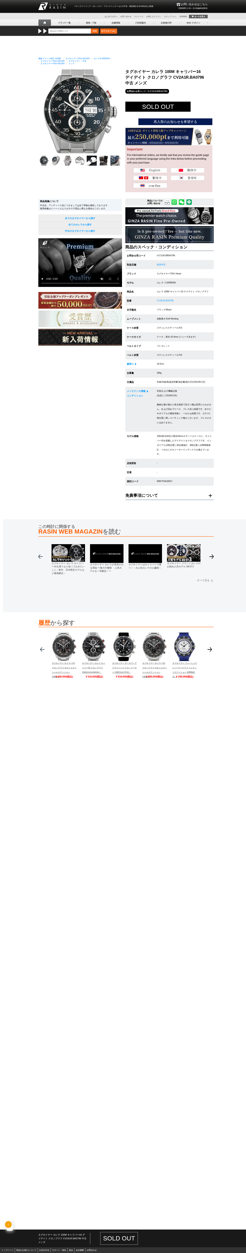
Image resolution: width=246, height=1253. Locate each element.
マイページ (138, 16)
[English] (150, 170)
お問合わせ (92, 1250)
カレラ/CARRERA (102, 58)
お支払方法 (44, 1250)
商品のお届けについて (26, 1250)
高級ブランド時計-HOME (49, 58)
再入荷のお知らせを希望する (175, 122)
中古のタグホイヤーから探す (80, 231)
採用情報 (183, 16)
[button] (211, 558)
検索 (95, 31)
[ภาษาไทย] (150, 185)
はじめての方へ (111, 16)
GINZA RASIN (51, 6)
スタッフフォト (170, 16)
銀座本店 (161, 264)
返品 (71, 1250)
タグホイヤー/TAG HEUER (78, 58)
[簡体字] (187, 170)
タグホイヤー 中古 (77, 61)
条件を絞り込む (108, 31)
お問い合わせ (125, 16)
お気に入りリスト (153, 16)
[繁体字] (150, 177)
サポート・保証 (59, 1250)
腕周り (130, 364)
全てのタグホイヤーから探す (80, 218)
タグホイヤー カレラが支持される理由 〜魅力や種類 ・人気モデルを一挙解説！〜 (107, 567)
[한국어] (187, 177)
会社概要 (80, 1250)
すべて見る (203, 580)
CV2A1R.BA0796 (165, 300)
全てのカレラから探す (80, 224)
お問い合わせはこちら (193, 6)
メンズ (71, 63)
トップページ (7, 1250)
